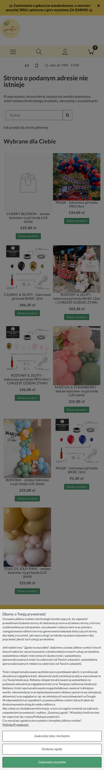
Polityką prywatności (46, 716)
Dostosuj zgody (52, 749)
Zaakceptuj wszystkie (52, 762)
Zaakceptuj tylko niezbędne (52, 736)
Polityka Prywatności (15, 724)
